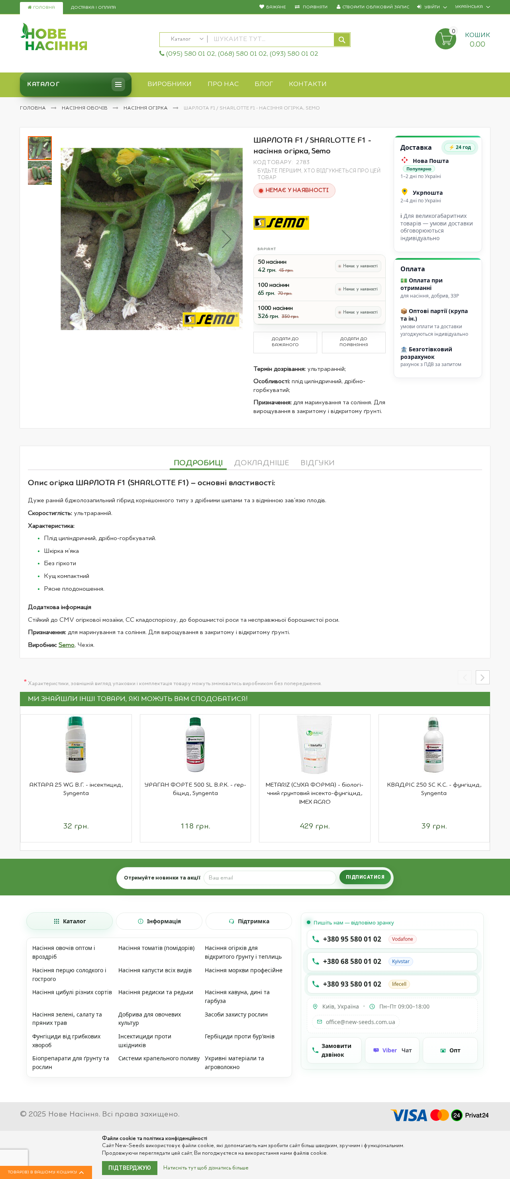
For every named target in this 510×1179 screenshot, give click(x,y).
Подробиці (198, 463)
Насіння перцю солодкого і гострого (69, 974)
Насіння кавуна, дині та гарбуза (237, 996)
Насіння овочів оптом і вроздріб (63, 952)
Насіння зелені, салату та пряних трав (67, 1019)
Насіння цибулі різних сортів (72, 992)
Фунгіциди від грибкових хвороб (66, 1040)
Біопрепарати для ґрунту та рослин (70, 1062)
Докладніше (261, 463)
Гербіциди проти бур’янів (240, 1036)
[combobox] (255, 40)
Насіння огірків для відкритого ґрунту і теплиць (243, 952)
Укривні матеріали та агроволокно (234, 1062)
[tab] (198, 462)
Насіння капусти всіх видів (155, 970)
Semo (67, 645)
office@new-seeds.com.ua (360, 1022)
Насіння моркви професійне (243, 970)
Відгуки (317, 463)
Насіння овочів (85, 108)
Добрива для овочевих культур (149, 1019)
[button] (227, 238)
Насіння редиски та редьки (155, 992)
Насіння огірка (146, 108)
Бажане (276, 7)
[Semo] (281, 223)
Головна (43, 8)
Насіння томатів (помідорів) (156, 948)
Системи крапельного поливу (159, 1058)
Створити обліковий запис (375, 7)
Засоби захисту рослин (236, 1014)
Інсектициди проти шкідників (144, 1040)
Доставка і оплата (93, 8)
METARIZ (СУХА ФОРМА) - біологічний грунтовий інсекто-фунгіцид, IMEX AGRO (314, 793)
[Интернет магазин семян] (85, 38)
